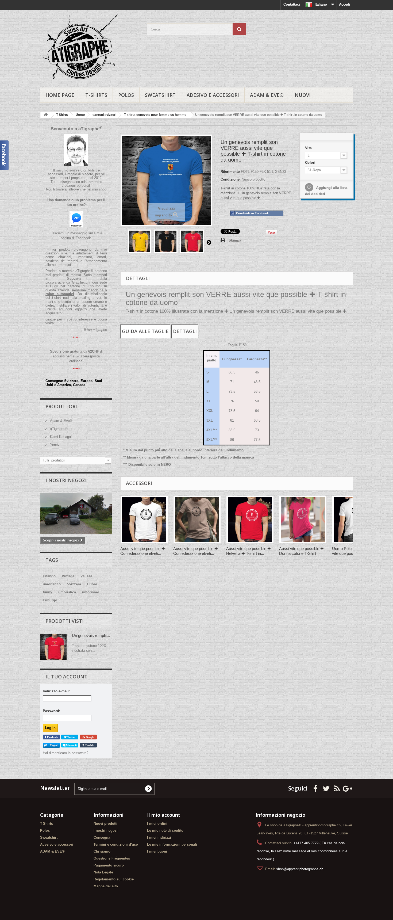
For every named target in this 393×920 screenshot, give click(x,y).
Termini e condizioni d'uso (116, 844)
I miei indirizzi (159, 837)
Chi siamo (102, 851)
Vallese (86, 576)
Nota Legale (103, 872)
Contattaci (291, 4)
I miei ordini (157, 824)
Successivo (208, 242)
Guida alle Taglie (145, 331)
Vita (310, 149)
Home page (59, 95)
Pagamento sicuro (109, 865)
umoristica (67, 592)
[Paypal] (51, 745)
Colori (311, 163)
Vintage (68, 576)
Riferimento (230, 172)
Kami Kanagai (60, 437)
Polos (126, 95)
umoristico (52, 584)
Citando (49, 576)
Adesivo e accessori (213, 95)
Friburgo (50, 600)
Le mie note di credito (165, 831)
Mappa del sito (106, 886)
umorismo (90, 592)
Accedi (344, 4)
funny (47, 592)
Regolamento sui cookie (114, 879)
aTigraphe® (58, 429)
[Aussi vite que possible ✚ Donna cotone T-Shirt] (303, 519)
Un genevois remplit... (91, 635)
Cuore (92, 584)
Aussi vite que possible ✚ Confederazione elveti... (142, 551)
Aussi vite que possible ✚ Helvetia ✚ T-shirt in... (248, 551)
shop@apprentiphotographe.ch (299, 869)
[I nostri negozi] (76, 513)
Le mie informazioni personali (172, 844)
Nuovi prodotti (105, 824)
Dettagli (185, 331)
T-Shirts (96, 95)
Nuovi (303, 95)
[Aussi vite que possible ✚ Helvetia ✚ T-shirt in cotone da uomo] (250, 519)
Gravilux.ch (81, 282)
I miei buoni (157, 851)
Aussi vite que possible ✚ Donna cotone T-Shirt (301, 551)
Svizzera (74, 584)
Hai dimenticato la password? (65, 753)
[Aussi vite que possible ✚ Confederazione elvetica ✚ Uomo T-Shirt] (144, 519)
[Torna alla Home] (46, 115)
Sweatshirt (160, 95)
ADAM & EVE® (267, 95)
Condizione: (231, 179)
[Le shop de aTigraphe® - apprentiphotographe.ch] (89, 47)
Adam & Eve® (60, 421)
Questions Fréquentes (112, 858)
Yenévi (54, 445)
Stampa (235, 240)
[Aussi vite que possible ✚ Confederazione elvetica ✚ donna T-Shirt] (197, 519)
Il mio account (163, 815)
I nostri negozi (66, 480)
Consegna (102, 837)
